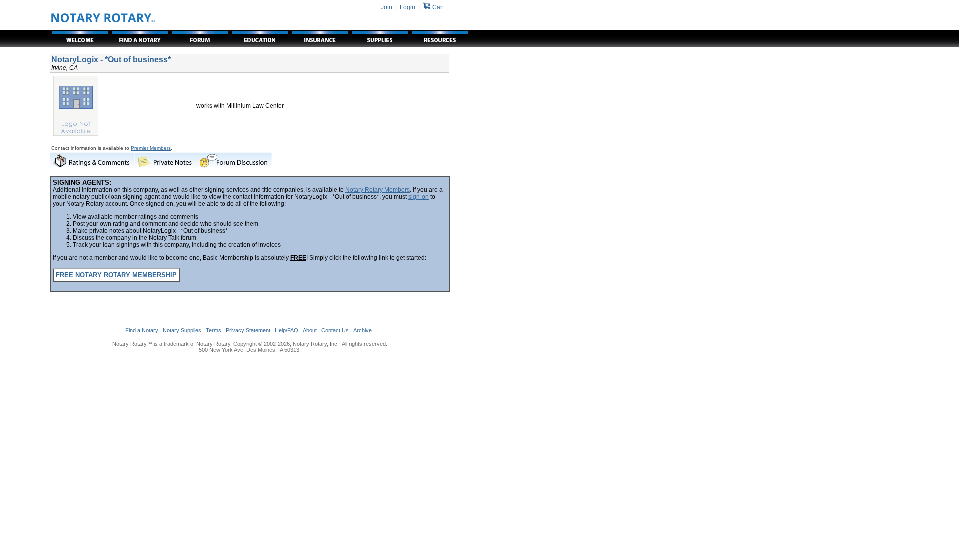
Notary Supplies (182, 331)
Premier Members (151, 148)
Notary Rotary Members (377, 190)
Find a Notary (141, 331)
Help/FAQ (286, 331)
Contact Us (335, 331)
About (310, 331)
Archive (362, 331)
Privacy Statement (248, 331)
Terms (213, 331)
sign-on (418, 197)
